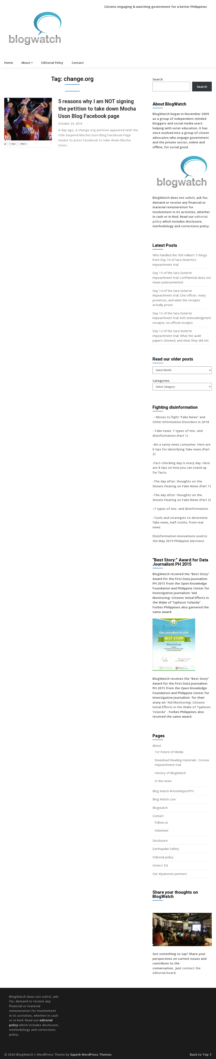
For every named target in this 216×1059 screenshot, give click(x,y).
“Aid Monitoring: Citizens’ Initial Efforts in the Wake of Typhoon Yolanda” (182, 707)
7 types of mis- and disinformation (181, 508)
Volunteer (162, 830)
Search (158, 79)
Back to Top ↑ (201, 1054)
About (25, 63)
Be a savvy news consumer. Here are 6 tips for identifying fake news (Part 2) (182, 449)
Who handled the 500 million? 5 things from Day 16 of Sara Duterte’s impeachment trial (180, 260)
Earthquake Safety (166, 849)
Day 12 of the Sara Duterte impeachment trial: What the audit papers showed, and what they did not (181, 335)
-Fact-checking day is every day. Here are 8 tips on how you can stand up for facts (181, 467)
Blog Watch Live (164, 799)
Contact (78, 63)
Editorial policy (163, 857)
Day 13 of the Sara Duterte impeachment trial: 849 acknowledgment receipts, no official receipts (182, 318)
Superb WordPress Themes (91, 1054)
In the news (163, 781)
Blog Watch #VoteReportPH (173, 791)
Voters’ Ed (160, 865)
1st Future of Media (169, 752)
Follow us (161, 822)
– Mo (157, 417)
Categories (161, 380)
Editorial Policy (52, 63)
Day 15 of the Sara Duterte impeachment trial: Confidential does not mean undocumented (182, 277)
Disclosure (160, 840)
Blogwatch (160, 807)
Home (8, 63)
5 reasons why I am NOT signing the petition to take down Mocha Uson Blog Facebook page (97, 108)
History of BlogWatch (170, 773)
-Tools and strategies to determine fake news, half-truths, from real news (180, 522)
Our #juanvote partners (170, 874)
